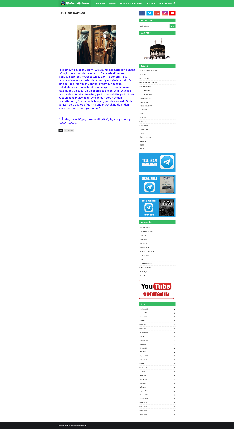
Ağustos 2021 (158, 391)
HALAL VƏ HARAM (145, 98)
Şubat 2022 (158, 368)
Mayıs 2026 (158, 313)
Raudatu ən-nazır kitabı (147, 251)
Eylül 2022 (158, 352)
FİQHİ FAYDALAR (145, 90)
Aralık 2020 (158, 403)
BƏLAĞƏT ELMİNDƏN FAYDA (148, 82)
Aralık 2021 (158, 375)
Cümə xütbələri (145, 227)
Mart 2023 (158, 344)
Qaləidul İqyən (144, 247)
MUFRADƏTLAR (144, 110)
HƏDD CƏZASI (144, 102)
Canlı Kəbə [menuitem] (150, 3)
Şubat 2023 (158, 348)
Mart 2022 (158, 364)
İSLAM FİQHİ (143, 141)
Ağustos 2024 (158, 332)
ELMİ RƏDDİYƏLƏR (145, 86)
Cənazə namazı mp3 (146, 231)
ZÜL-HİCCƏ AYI (144, 129)
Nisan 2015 (158, 414)
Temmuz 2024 (158, 336)
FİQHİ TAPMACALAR (146, 94)
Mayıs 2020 (158, 407)
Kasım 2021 (158, 379)
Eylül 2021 (158, 387)
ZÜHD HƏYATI (68, 131)
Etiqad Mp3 (143, 235)
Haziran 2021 (158, 399)
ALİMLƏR (143, 75)
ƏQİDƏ (142, 145)
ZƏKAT (142, 133)
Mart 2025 (158, 321)
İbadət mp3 (143, 272)
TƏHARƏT (143, 121)
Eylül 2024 (158, 328)
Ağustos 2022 (158, 356)
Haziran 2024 (158, 340)
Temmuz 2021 (158, 395)
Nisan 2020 (158, 410)
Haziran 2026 (158, 309)
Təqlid (142, 259)
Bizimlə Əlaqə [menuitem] (165, 3)
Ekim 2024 (158, 325)
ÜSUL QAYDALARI (145, 137)
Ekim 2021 (158, 383)
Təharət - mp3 (144, 255)
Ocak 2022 (158, 371)
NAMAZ (142, 114)
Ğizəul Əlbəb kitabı (146, 268)
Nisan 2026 (158, 317)
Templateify (68, 425)
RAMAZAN (143, 118)
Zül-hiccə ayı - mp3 (146, 263)
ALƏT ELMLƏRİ (144, 79)
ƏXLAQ (142, 149)
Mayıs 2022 (158, 360)
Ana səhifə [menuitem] (100, 3)
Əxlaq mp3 (143, 276)
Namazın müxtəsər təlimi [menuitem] (130, 3)
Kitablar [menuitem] (112, 3)
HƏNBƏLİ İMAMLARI (146, 106)
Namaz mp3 (143, 243)
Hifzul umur (143, 239)
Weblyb (84, 425)
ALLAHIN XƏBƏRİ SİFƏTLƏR (148, 71)
